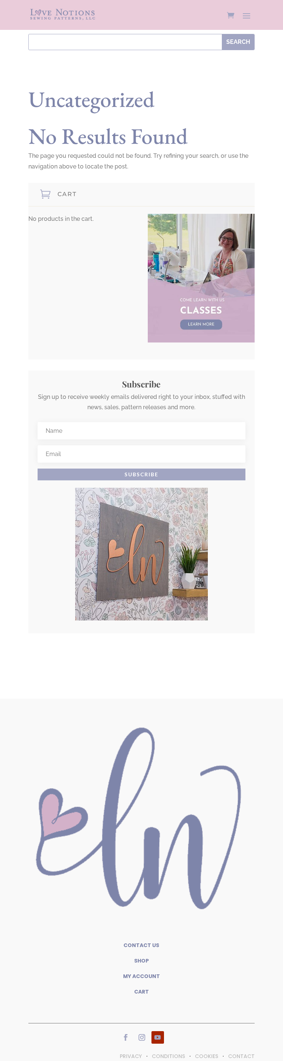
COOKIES (206, 1056)
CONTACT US (141, 945)
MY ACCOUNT (141, 976)
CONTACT (241, 1056)
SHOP (141, 960)
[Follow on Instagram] (142, 1037)
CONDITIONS (168, 1056)
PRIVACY (131, 1056)
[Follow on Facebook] (125, 1037)
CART (141, 991)
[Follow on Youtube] (157, 1037)
